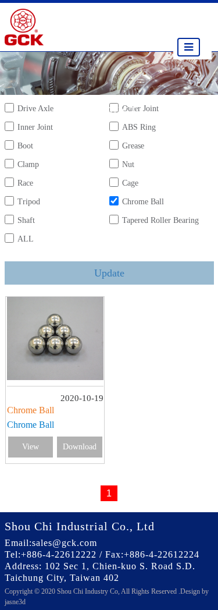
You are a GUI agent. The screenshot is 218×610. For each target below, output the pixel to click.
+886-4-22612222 (59, 554)
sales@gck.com (64, 543)
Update (109, 273)
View (30, 446)
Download (80, 446)
